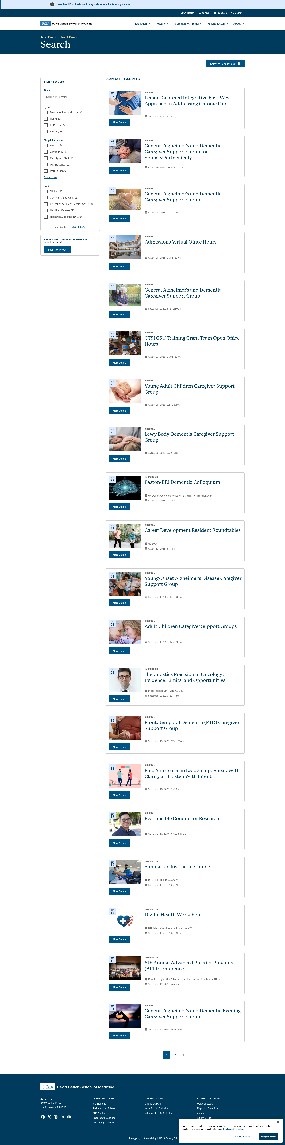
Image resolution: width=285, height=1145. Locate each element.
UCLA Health (187, 12)
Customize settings (243, 1136)
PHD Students (100, 1112)
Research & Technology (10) (66, 216)
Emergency (134, 1138)
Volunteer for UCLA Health (158, 1112)
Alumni (200, 1112)
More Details (119, 122)
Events (52, 37)
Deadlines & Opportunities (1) (66, 112)
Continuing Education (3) (64, 197)
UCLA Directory (205, 1103)
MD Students (99, 1103)
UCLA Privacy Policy (169, 1138)
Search (48, 90)
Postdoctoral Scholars (104, 1117)
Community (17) (59, 151)
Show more (50, 177)
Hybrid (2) (55, 118)
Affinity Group (204, 1117)
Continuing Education (104, 1122)
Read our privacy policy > (233, 1129)
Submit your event (57, 249)
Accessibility (150, 1138)
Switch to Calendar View (222, 63)
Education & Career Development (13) (71, 204)
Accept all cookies (268, 1136)
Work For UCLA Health (156, 1108)
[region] (231, 1131)
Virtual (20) (56, 131)
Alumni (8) (56, 145)
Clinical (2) (56, 191)
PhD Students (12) (60, 170)
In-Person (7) (57, 125)
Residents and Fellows (104, 1108)
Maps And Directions (207, 1108)
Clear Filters (78, 226)
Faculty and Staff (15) (62, 158)
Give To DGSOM (153, 1103)
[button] (220, 12)
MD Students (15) (60, 164)
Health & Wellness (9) (62, 210)
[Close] (278, 1122)
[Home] (41, 37)
